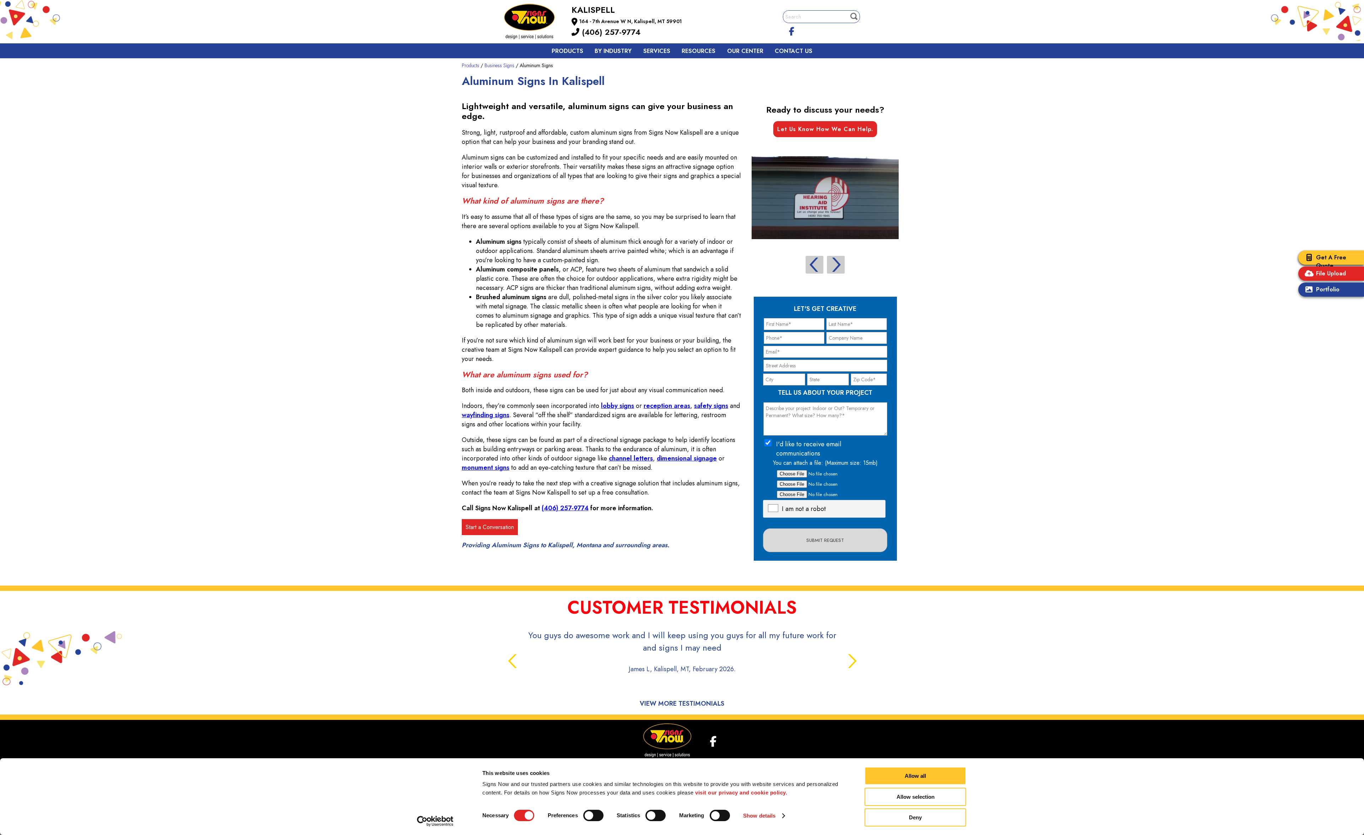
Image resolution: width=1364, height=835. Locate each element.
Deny (915, 817)
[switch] (593, 815)
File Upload (1331, 273)
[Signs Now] (534, 23)
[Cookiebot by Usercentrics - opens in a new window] (435, 821)
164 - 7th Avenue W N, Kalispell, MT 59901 (630, 21)
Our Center (745, 51)
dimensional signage (687, 458)
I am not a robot (804, 508)
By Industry (613, 51)
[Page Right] (836, 265)
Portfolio (1327, 289)
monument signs (485, 467)
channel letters (631, 458)
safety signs (711, 405)
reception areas (667, 405)
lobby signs (617, 405)
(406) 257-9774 (609, 32)
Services (656, 51)
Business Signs (499, 65)
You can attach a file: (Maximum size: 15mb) (825, 463)
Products (567, 51)
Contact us (793, 51)
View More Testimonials (682, 703)
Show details (759, 816)
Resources (698, 51)
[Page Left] (814, 265)
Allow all (915, 776)
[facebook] (792, 30)
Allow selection (916, 797)
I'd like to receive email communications (808, 449)
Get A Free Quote (1331, 261)
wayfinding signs (485, 415)
